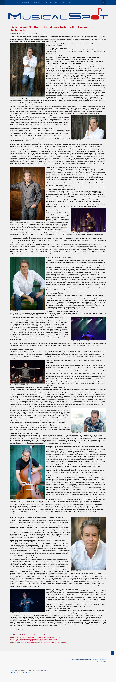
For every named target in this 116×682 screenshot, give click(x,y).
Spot (62, 2)
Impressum (88, 659)
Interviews (38, 2)
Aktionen (70, 2)
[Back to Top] (112, 653)
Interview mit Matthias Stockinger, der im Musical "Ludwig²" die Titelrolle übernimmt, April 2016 (35, 637)
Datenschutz (103, 659)
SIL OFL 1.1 (28, 672)
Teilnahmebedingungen (77, 659)
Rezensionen (26, 2)
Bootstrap (12, 670)
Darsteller (48, 2)
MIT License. (45, 670)
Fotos (57, 2)
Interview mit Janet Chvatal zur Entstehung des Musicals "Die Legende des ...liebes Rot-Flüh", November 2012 (39, 642)
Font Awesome (13, 672)
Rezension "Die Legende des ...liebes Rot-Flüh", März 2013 (26, 641)
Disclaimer (95, 659)
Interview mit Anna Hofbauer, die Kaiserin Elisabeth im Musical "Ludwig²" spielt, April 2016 (34, 639)
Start (17, 2)
